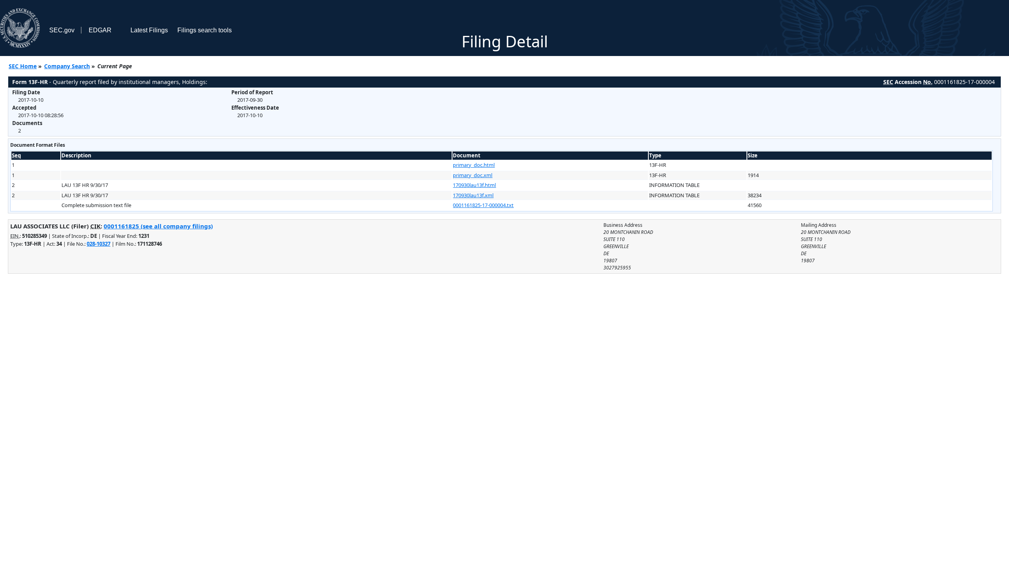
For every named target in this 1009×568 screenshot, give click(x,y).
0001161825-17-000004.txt (483, 205)
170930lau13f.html (474, 185)
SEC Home (23, 66)
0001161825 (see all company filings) (158, 226)
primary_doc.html (474, 164)
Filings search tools (204, 30)
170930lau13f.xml (473, 195)
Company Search (67, 66)
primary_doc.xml (472, 175)
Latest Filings (149, 30)
